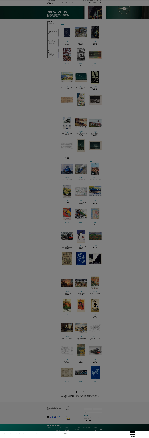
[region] (74, 434)
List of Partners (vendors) (66, 434)
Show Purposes (133, 436)
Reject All (133, 434)
